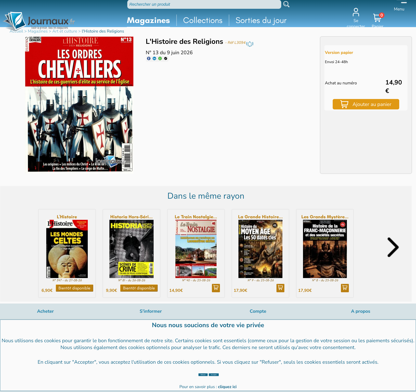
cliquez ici (227, 387)
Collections (202, 20)
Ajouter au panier (372, 104)
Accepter (214, 375)
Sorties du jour (261, 20)
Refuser (203, 375)
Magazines (148, 20)
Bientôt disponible (74, 288)
